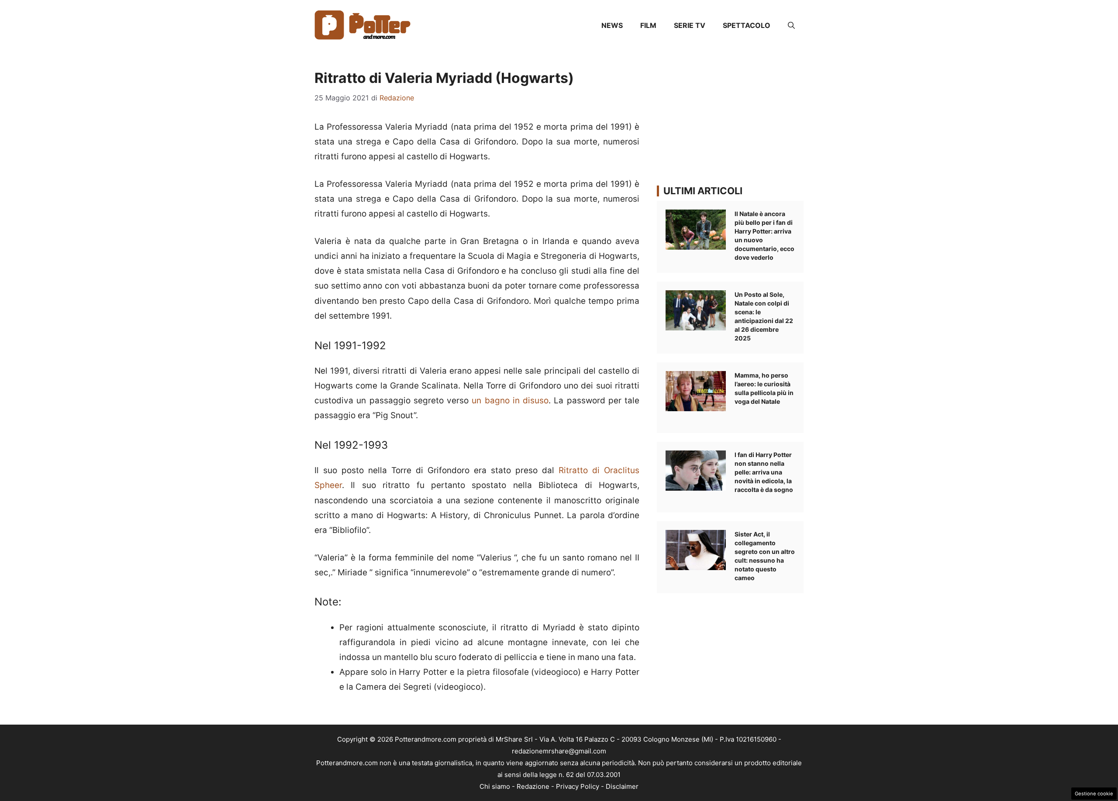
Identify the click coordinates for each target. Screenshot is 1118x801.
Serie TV (689, 25)
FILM (648, 25)
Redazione (533, 786)
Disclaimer (622, 786)
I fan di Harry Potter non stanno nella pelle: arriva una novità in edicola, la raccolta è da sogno (764, 472)
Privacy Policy (577, 786)
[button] (791, 25)
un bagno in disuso (510, 400)
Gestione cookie (1094, 794)
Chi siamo (495, 786)
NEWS (612, 25)
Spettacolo (746, 25)
